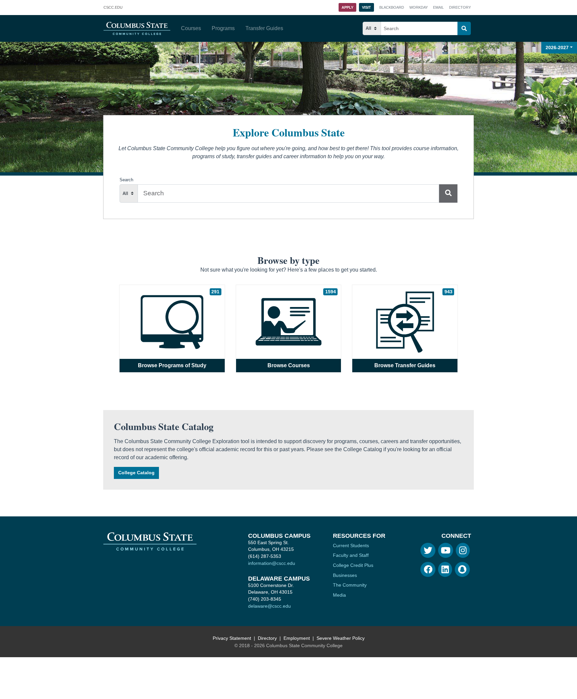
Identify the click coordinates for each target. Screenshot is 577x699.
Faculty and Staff (351, 555)
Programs (223, 28)
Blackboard (391, 7)
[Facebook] (428, 569)
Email (438, 7)
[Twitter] (428, 550)
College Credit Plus (353, 565)
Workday (418, 7)
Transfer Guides (264, 28)
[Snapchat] (462, 569)
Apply (347, 7)
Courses (191, 28)
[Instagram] (462, 550)
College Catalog (136, 472)
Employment (296, 638)
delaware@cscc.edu (269, 606)
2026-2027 (557, 47)
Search (126, 179)
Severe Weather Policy (341, 638)
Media (339, 595)
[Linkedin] (445, 569)
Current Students (351, 545)
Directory (460, 7)
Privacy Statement (232, 638)
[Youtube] (445, 550)
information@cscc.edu (271, 563)
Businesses (345, 575)
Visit (366, 7)
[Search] (464, 28)
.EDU (113, 8)
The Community (350, 585)
